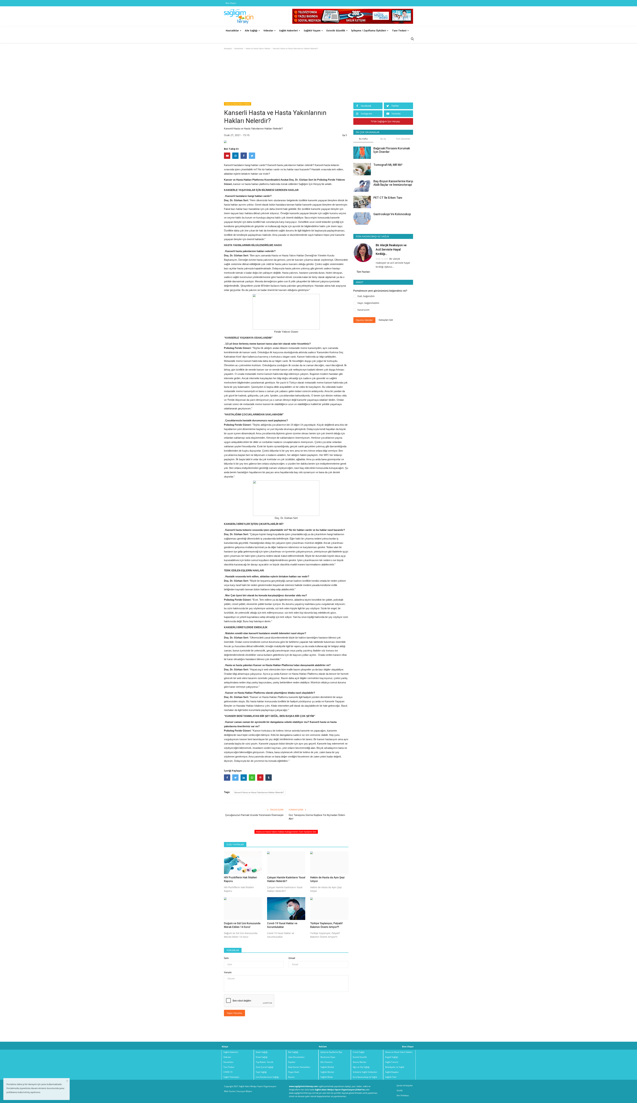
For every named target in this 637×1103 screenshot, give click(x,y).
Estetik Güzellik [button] (336, 30)
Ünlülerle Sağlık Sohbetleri (365, 1072)
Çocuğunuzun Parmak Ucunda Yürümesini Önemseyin (254, 815)
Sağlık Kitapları (392, 1072)
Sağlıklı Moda (326, 1077)
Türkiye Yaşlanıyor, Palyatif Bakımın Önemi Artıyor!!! (326, 925)
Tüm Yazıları (363, 271)
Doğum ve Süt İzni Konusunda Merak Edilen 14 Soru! (242, 925)
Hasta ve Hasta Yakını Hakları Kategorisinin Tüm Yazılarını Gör (286, 831)
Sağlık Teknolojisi (231, 1077)
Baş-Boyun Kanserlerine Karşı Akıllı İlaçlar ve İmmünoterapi (393, 182)
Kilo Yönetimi (326, 1062)
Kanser (291, 1077)
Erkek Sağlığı (262, 1057)
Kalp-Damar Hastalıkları (299, 1067)
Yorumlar (232, 950)
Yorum (228, 972)
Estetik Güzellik (360, 1057)
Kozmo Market (359, 1062)
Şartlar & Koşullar (405, 1085)
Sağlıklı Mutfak (327, 1067)
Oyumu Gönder (364, 320)
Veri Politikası (403, 1095)
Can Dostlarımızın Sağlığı (267, 1077)
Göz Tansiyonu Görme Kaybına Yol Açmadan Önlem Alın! (317, 817)
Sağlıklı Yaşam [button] (312, 30)
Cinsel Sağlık (358, 1052)
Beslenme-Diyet (327, 1057)
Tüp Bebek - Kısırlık (264, 1062)
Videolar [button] (268, 30)
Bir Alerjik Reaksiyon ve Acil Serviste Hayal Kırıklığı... (391, 249)
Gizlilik (400, 1090)
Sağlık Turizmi (391, 1062)
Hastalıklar (238, 48)
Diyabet (291, 1062)
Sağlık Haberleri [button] (288, 30)
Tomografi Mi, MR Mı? (387, 164)
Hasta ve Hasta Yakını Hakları (258, 48)
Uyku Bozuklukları (296, 1057)
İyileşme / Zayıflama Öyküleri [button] (369, 30)
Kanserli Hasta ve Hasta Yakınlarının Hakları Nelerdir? (259, 792)
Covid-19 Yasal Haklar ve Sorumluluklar (282, 925)
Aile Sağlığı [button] (251, 30)
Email (292, 958)
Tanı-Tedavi (228, 1067)
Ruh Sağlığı (293, 1052)
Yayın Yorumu (234, 1013)
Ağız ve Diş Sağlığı (361, 1067)
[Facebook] (244, 156)
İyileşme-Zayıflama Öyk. (331, 1052)
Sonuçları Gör (386, 319)
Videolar (227, 1057)
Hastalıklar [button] (233, 30)
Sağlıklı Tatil (390, 1077)
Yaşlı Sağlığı (261, 1072)
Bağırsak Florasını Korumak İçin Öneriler (391, 150)
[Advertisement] (318, 76)
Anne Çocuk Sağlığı (264, 1067)
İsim (226, 958)
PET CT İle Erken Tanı (387, 197)
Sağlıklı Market (327, 1072)
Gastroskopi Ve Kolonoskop (392, 214)
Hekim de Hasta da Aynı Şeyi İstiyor (327, 879)
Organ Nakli (293, 1072)
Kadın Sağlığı (262, 1052)
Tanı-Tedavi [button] (399, 30)
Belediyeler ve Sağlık (394, 1067)
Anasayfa (228, 48)
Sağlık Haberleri (230, 1052)
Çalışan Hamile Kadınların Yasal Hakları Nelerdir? (286, 879)
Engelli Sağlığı (391, 1057)
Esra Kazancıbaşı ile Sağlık (365, 1077)
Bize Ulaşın (231, 3)
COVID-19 (227, 1072)
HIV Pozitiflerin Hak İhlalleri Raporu (240, 879)
